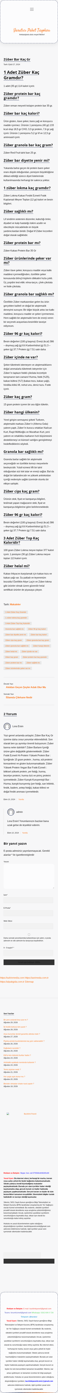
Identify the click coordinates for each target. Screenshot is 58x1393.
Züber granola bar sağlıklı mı (16, 646)
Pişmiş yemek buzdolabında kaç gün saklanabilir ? (24, 1041)
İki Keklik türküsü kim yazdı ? (15, 1027)
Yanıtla (21, 799)
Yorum (6, 862)
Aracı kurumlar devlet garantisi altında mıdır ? (22, 1034)
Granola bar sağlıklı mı (14, 629)
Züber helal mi (11, 652)
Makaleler (15, 604)
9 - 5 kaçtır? (9, 948)
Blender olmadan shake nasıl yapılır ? (19, 1084)
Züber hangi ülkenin (41, 646)
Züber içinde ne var (29, 652)
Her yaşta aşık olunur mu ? (14, 1077)
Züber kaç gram (11, 657)
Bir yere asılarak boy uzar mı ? (16, 1020)
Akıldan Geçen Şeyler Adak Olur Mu (26, 687)
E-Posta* (7, 908)
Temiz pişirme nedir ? (12, 1069)
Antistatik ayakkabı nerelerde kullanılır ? (20, 1062)
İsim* (6, 895)
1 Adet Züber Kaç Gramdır (15, 612)
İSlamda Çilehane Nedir (19, 697)
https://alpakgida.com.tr (12, 981)
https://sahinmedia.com (12, 977)
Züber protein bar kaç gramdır (35, 657)
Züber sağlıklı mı (33, 663)
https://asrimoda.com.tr (36, 977)
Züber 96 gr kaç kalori (37, 629)
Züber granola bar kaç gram (37, 640)
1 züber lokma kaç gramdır (16, 618)
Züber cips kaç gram (13, 640)
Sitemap (29, 981)
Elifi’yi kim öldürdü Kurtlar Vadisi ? (17, 1055)
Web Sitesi (8, 921)
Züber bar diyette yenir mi (15, 635)
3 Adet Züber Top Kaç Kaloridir (17, 623)
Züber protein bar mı (13, 663)
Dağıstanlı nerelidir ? (12, 1048)
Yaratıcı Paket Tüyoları (32, 30)
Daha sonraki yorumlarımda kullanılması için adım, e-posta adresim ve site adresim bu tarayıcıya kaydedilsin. (27, 939)
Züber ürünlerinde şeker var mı (17, 668)
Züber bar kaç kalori (39, 635)
